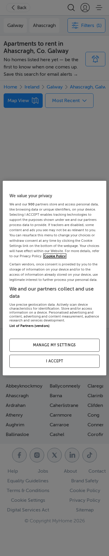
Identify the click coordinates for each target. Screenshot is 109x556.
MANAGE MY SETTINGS (54, 345)
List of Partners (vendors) (29, 326)
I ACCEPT (54, 361)
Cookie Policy (55, 256)
